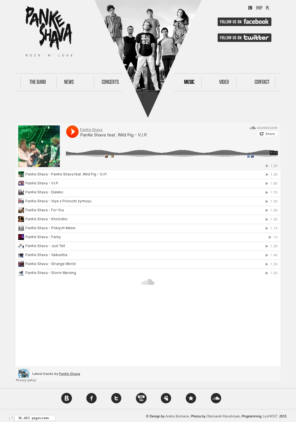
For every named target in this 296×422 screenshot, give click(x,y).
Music (189, 82)
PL (267, 8)
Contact (262, 82)
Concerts (110, 82)
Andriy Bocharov (177, 416)
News (69, 82)
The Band (37, 82)
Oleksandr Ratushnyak (223, 416)
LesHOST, (270, 416)
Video (224, 82)
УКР (259, 8)
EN (250, 8)
